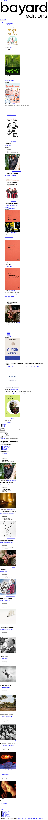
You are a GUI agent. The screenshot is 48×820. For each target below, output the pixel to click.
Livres (3, 22)
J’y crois (8, 333)
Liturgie (8, 334)
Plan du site (40, 818)
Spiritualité (9, 336)
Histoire (8, 332)
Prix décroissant (5, 449)
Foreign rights (4, 815)
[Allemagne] (12, 435)
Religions (9, 335)
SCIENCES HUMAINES (9, 296)
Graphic (8, 24)
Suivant (1, 809)
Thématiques (2, 436)
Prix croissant (4, 448)
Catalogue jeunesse (5, 814)
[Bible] (12, 436)
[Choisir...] (12, 433)
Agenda (3, 426)
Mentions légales (21, 818)
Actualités (4, 424)
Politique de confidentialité (32, 818)
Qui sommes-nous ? (6, 811)
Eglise (12, 360)
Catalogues (4, 813)
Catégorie (2, 432)
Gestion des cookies (6, 816)
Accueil (1, 438)
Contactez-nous (5, 812)
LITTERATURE (8, 207)
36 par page (4, 455)
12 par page (4, 453)
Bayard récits (9, 111)
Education (9, 114)
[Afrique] (12, 434)
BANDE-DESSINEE (9, 23)
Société (8, 297)
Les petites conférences (11, 115)
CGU (26, 818)
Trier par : (5, 444)
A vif (8, 110)
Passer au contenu (3, 0)
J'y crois (12, 418)
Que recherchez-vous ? (4, 429)
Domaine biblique (10, 329)
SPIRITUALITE (8, 328)
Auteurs (3, 425)
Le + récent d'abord (6, 446)
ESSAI (6, 109)
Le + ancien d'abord (6, 447)
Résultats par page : (4, 451)
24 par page (4, 454)
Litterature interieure (11, 208)
